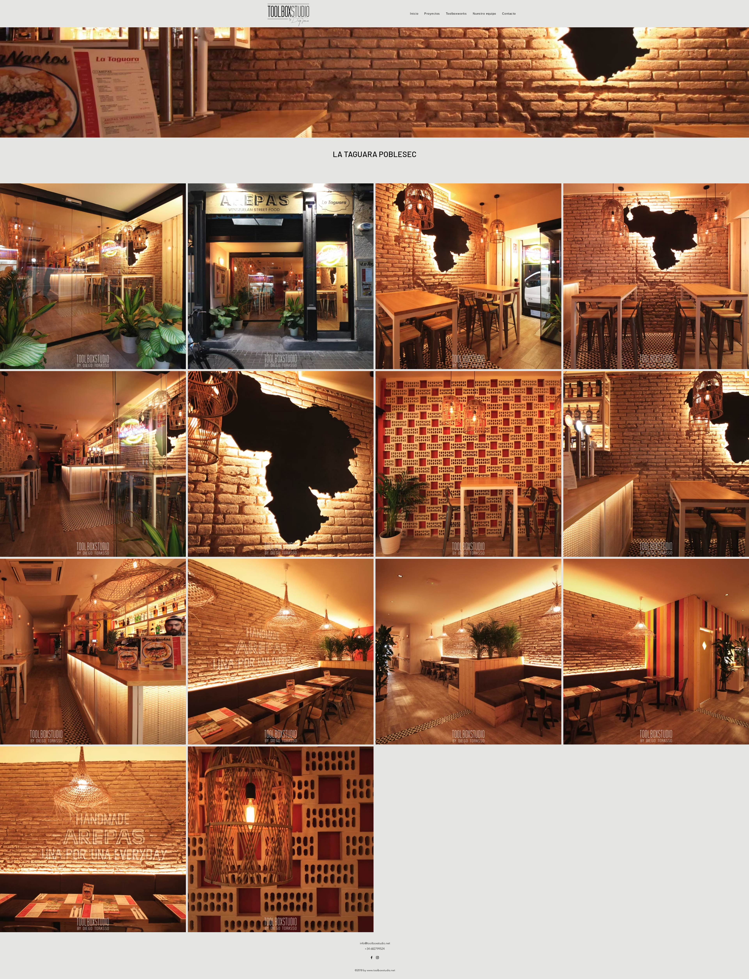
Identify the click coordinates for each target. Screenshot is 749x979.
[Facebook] (372, 957)
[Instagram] (377, 957)
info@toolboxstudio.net (375, 943)
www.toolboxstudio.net (381, 970)
